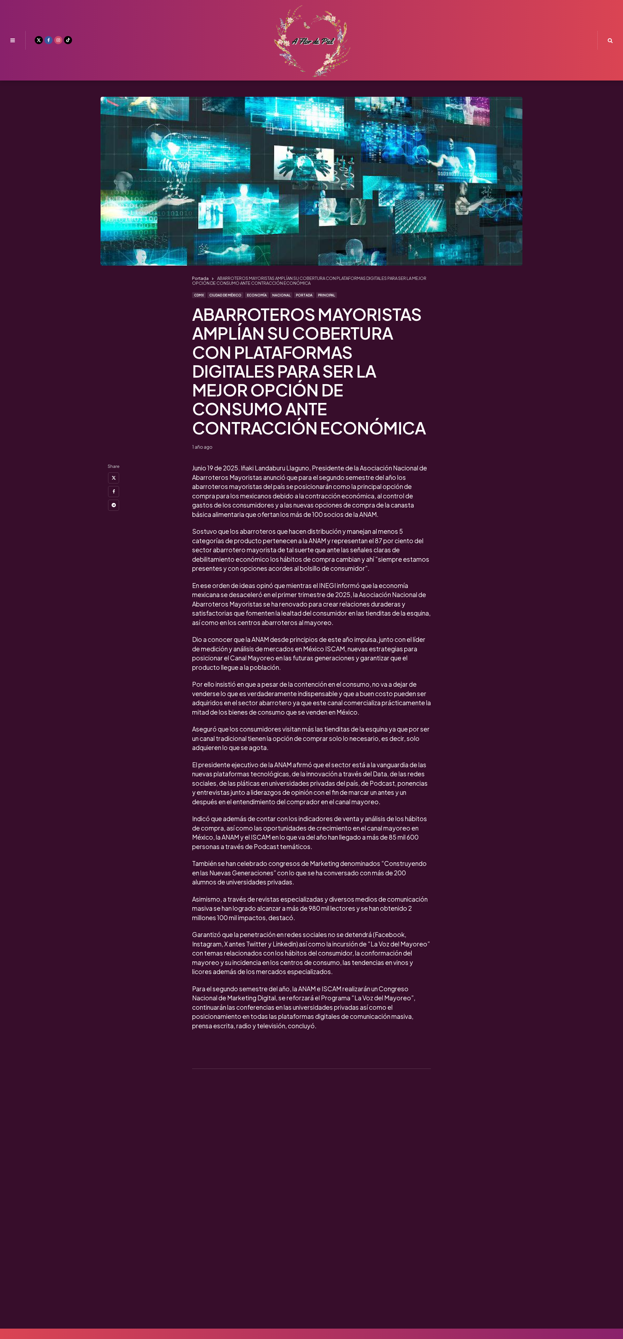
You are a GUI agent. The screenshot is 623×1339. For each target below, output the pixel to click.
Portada (304, 295)
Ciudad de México (225, 295)
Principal (326, 295)
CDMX (199, 295)
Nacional (281, 295)
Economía (257, 295)
